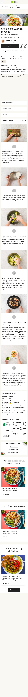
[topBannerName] (14, 11)
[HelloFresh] (14, 2)
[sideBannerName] (14, 89)
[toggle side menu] (2, 2)
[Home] (2, 6)
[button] (14, 109)
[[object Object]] (21, 46)
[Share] (25, 46)
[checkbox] (1, 37)
